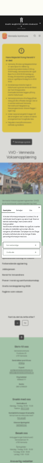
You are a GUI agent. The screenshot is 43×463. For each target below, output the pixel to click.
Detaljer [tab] (19, 210)
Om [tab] (30, 210)
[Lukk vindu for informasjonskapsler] (39, 207)
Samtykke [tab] (7, 210)
